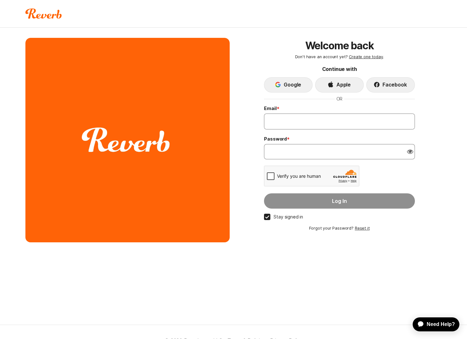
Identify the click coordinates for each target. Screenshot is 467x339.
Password (275, 139)
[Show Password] (410, 151)
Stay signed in (288, 216)
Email (270, 108)
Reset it (362, 228)
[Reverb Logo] (43, 13)
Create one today (366, 56)
